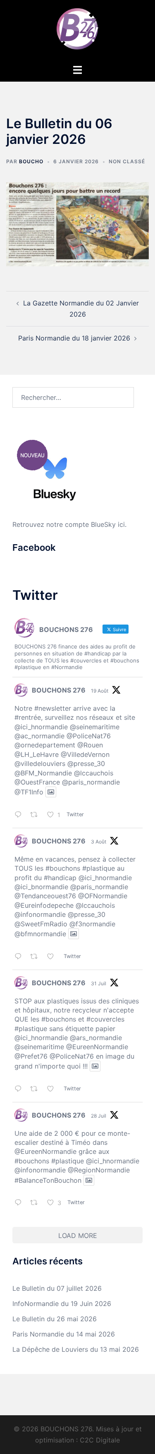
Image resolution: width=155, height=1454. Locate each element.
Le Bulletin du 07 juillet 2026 (57, 1288)
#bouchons (62, 868)
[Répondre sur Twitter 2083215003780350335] (20, 1089)
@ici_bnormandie (41, 887)
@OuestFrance (37, 782)
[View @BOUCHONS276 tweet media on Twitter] (50, 792)
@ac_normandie (39, 736)
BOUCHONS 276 (59, 690)
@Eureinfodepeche (44, 905)
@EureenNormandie (97, 1047)
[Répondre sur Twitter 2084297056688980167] (20, 957)
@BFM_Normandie (43, 773)
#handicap (60, 878)
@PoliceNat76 (89, 736)
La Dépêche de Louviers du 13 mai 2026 (75, 1349)
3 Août (98, 842)
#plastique (98, 868)
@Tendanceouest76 (45, 896)
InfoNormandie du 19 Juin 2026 (61, 1303)
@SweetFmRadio (40, 924)
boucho (31, 161)
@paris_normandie (91, 782)
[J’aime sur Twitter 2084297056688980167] (53, 957)
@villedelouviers (39, 763)
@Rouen (90, 745)
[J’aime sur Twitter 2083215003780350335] (53, 1089)
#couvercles (105, 1019)
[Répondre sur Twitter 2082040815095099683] (20, 1203)
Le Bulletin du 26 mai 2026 (54, 1319)
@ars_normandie (96, 1038)
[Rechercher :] (73, 397)
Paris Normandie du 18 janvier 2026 (74, 338)
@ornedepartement (44, 745)
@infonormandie (40, 914)
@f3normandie (92, 924)
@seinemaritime (94, 727)
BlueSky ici (108, 524)
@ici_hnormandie (41, 727)
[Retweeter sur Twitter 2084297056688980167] (36, 957)
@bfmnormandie (40, 934)
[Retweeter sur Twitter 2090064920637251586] (36, 815)
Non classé (127, 161)
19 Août (99, 691)
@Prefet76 (31, 1056)
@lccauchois (93, 773)
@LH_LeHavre (36, 754)
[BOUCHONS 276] (77, 31)
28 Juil (98, 1116)
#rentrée (27, 717)
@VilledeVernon (85, 754)
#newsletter (52, 708)
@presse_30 (86, 763)
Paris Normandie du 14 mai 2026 (63, 1334)
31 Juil (98, 983)
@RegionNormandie (99, 1170)
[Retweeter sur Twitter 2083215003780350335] (36, 1089)
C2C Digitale (100, 1440)
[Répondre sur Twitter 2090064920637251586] (20, 815)
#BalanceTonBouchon (47, 1180)
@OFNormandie (102, 896)
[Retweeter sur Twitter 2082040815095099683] (36, 1203)
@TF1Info (28, 792)
